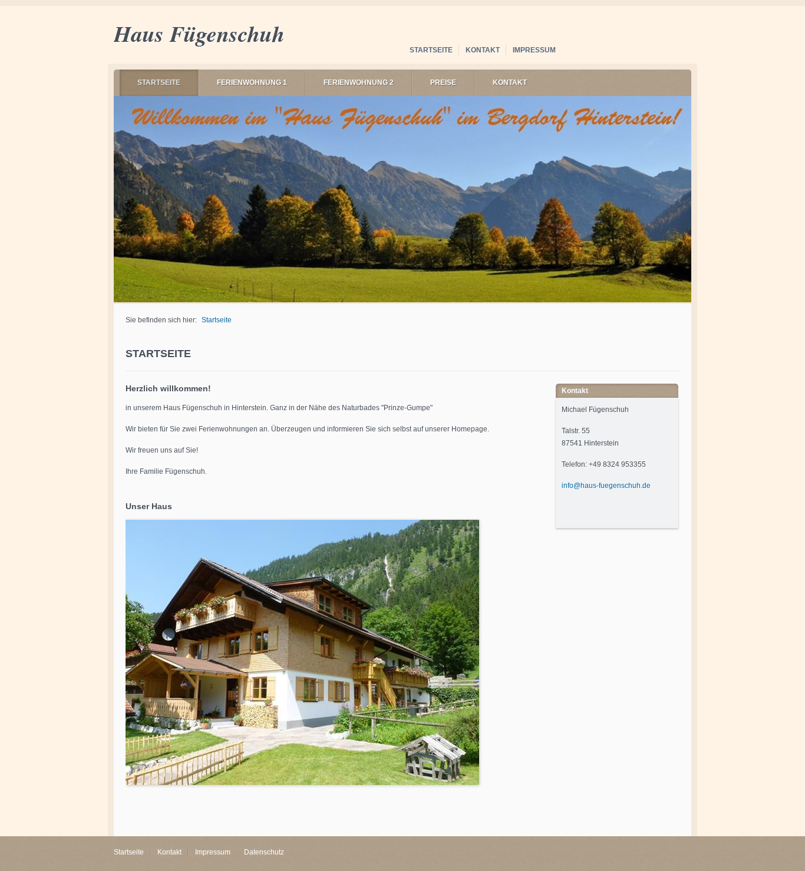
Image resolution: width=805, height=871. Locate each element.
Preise (443, 82)
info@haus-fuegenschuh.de (606, 485)
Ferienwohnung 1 (252, 82)
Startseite (431, 50)
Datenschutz (264, 852)
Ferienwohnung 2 (359, 82)
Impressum (534, 50)
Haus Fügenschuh (199, 33)
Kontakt (483, 50)
